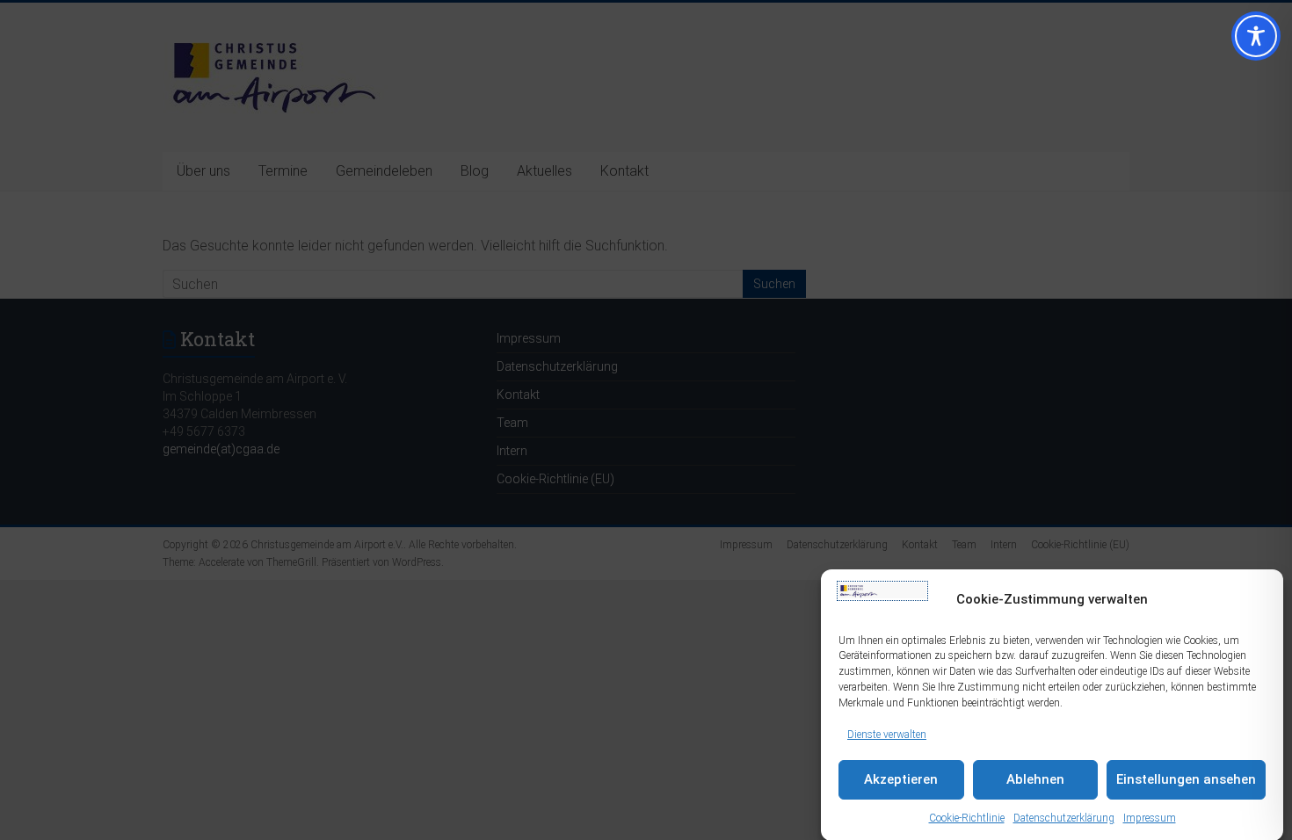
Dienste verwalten (886, 734)
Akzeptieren (901, 780)
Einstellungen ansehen (1186, 780)
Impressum (1149, 818)
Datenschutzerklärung (1063, 818)
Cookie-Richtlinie (967, 818)
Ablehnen (1035, 780)
